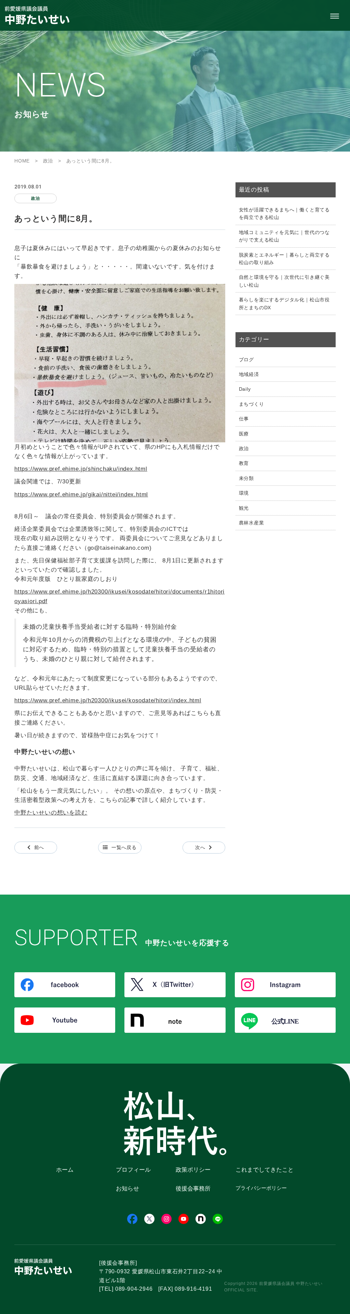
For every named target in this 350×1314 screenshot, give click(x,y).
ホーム (64, 1170)
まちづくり (251, 404)
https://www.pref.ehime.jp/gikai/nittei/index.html (81, 494)
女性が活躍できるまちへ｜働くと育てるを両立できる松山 (284, 213)
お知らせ (127, 1188)
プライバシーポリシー (261, 1188)
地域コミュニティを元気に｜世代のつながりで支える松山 (284, 236)
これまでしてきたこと (264, 1170)
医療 (244, 434)
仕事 (244, 418)
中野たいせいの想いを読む (51, 812)
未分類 (246, 478)
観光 (244, 508)
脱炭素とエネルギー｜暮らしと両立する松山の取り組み (284, 258)
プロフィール (133, 1170)
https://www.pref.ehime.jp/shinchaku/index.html (80, 469)
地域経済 (249, 374)
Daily (245, 389)
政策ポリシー (193, 1170)
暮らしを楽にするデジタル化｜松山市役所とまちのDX (284, 303)
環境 (244, 493)
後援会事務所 (193, 1188)
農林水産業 (251, 522)
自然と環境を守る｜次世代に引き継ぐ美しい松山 (284, 280)
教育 (244, 463)
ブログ (246, 359)
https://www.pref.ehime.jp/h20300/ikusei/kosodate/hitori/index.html (107, 700)
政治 (244, 448)
